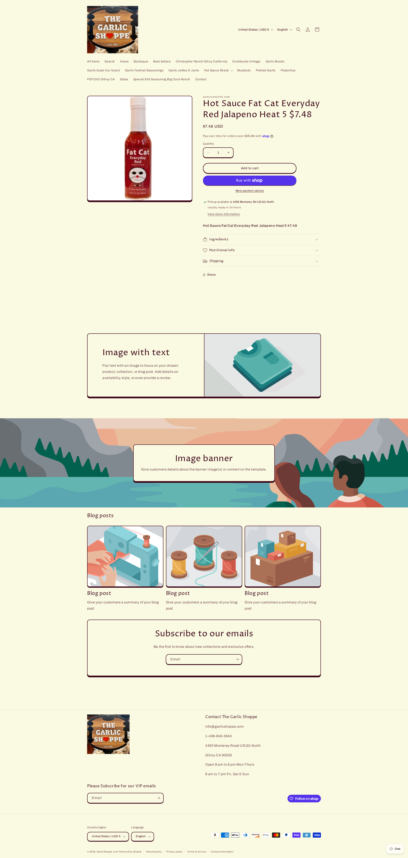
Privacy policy (174, 851)
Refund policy (154, 851)
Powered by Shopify (130, 851)
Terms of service (196, 851)
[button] (218, 70)
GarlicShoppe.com (107, 851)
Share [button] (211, 274)
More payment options (250, 190)
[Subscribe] (237, 659)
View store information (224, 214)
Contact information (222, 851)
